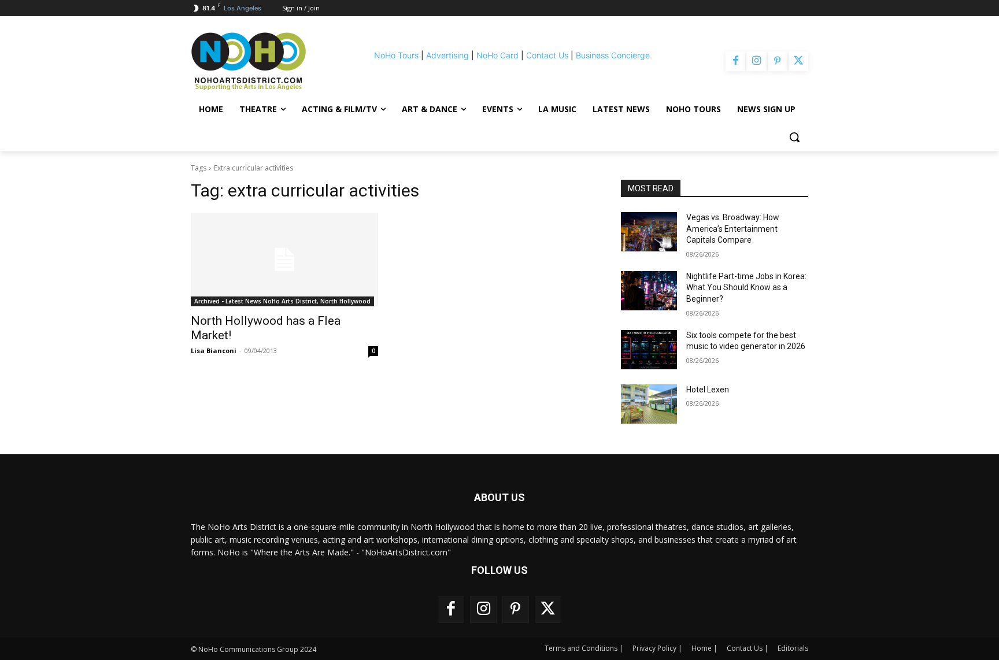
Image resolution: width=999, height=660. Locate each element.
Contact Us (547, 55)
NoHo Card (497, 55)
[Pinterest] (777, 61)
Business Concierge (613, 55)
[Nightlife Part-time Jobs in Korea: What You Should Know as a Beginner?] (649, 290)
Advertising (447, 55)
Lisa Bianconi (213, 350)
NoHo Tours (396, 55)
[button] (794, 137)
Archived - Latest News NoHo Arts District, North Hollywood (282, 301)
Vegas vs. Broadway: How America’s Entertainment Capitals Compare (732, 228)
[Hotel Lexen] (649, 404)
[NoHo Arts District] (265, 61)
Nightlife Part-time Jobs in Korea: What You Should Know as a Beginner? (746, 287)
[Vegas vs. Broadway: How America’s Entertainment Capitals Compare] (649, 231)
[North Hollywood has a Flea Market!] (284, 259)
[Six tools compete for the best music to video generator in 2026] (649, 349)
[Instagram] (756, 61)
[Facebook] (735, 61)
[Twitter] (798, 61)
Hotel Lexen (707, 389)
